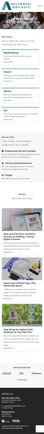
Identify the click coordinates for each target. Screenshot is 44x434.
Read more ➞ (22, 252)
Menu (40, 6)
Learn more (15, 61)
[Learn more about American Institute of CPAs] (6, 421)
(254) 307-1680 (8, 408)
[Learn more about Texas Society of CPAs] (16, 421)
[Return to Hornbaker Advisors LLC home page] (16, 6)
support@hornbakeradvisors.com (14, 406)
